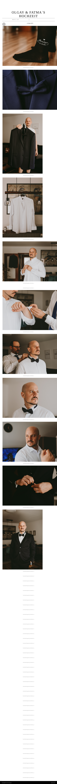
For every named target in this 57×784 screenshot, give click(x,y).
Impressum (53, 782)
